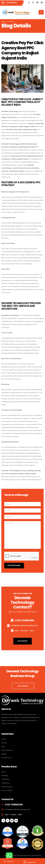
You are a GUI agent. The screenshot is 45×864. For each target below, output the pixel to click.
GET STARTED (22, 641)
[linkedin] (37, 3)
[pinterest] (42, 3)
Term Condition (7, 790)
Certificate (5, 779)
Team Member (7, 750)
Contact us (5, 783)
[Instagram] (33, 3)
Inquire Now (31, 862)
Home (3, 22)
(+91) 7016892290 (24, 620)
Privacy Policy (6, 758)
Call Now (9, 861)
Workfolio (4, 775)
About (3, 772)
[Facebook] (29, 3)
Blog (3, 746)
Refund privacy (7, 787)
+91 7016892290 (11, 3)
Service (4, 743)
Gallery (4, 754)
